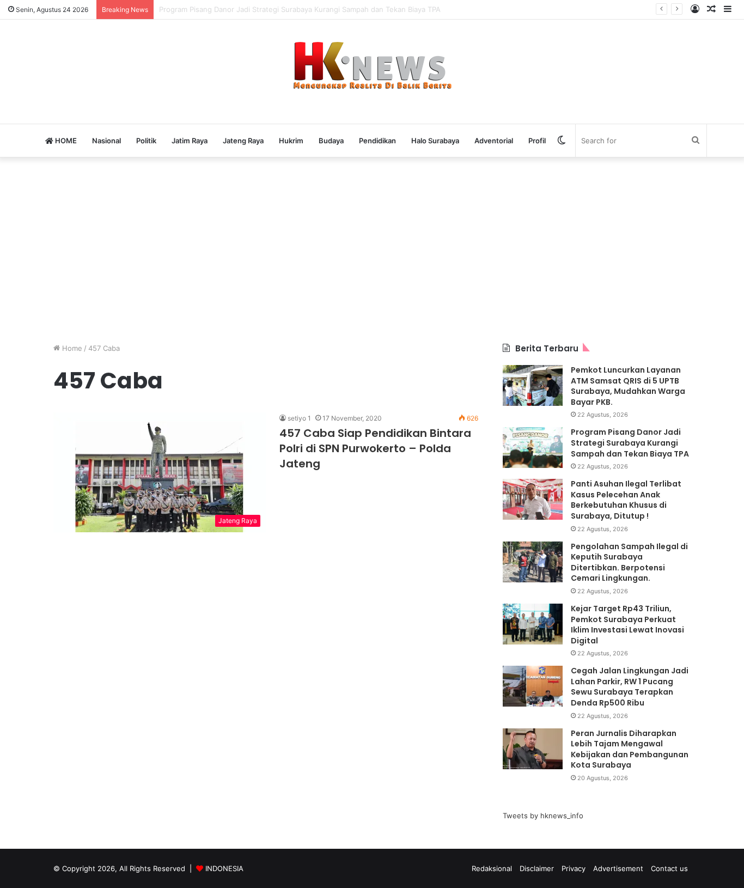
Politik (146, 140)
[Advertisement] (372, 250)
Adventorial (493, 140)
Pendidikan (377, 140)
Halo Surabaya (435, 140)
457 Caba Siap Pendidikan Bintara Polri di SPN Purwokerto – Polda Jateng (375, 448)
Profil (537, 140)
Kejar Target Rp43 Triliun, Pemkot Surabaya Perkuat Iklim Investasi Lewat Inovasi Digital (627, 624)
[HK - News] (372, 65)
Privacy (574, 868)
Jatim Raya (190, 140)
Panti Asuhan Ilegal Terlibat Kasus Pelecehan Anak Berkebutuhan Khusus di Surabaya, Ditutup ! (626, 499)
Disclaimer (537, 868)
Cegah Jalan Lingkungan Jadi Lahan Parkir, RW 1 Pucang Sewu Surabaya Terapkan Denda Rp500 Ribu (629, 686)
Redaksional (492, 868)
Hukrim (291, 140)
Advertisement (618, 868)
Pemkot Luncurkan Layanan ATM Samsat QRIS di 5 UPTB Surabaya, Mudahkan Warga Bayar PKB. (628, 385)
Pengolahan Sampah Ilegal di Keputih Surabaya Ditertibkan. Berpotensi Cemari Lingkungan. (629, 562)
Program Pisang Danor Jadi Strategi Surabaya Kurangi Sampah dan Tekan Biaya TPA (630, 443)
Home (71, 348)
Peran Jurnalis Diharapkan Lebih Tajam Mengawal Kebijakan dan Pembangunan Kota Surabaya (629, 749)
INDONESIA (224, 868)
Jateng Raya (243, 140)
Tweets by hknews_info (543, 815)
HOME (65, 140)
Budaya (331, 140)
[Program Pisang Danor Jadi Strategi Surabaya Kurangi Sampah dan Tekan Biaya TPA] (533, 447)
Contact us (669, 868)
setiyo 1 (299, 418)
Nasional (106, 140)
